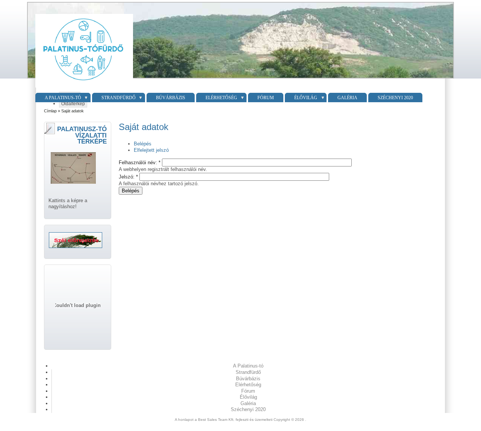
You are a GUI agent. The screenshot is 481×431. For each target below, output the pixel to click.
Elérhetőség (221, 97)
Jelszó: (128, 177)
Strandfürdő (118, 97)
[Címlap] (83, 88)
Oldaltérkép (73, 103)
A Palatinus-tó (63, 97)
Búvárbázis (170, 97)
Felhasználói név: (139, 162)
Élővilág (305, 97)
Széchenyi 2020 (395, 97)
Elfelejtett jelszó (151, 150)
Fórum (265, 97)
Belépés (142, 144)
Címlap (50, 111)
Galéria (347, 97)
